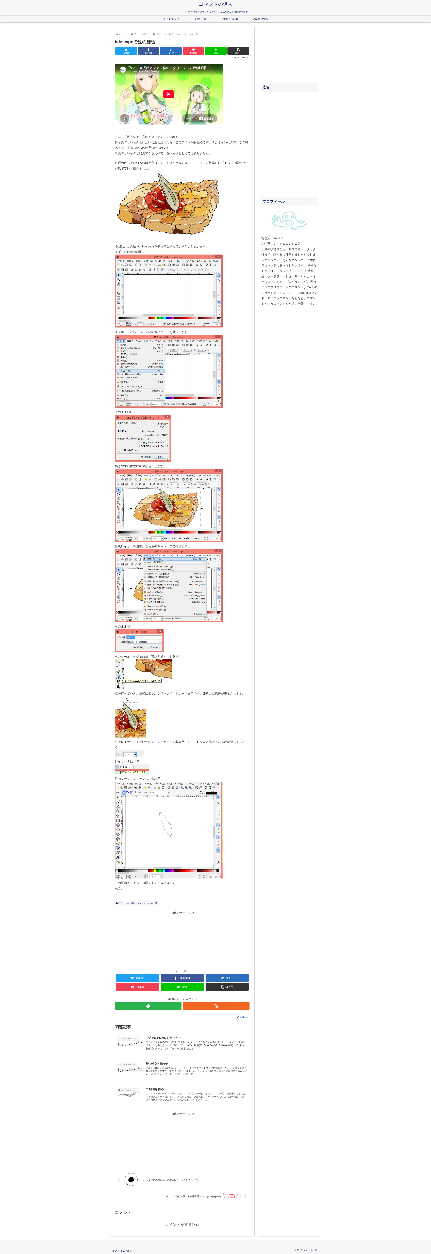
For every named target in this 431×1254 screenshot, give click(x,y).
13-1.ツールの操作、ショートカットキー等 (137, 903)
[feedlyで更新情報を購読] (148, 1006)
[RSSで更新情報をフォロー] (216, 1006)
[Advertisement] (182, 939)
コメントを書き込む (182, 1224)
